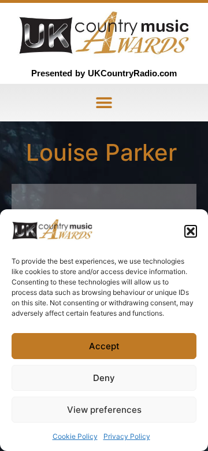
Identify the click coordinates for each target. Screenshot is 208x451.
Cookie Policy (75, 436)
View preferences (104, 409)
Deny (104, 377)
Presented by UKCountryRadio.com (104, 73)
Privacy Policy (126, 436)
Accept (104, 346)
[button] (190, 231)
